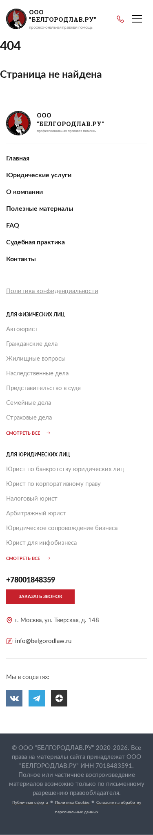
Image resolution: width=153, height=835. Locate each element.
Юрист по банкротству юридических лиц (65, 469)
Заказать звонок (40, 596)
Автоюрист (22, 329)
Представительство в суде (43, 388)
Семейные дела (28, 403)
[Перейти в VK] (14, 698)
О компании (24, 192)
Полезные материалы (39, 208)
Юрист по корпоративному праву (53, 484)
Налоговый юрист (32, 499)
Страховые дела (29, 418)
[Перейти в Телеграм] (37, 698)
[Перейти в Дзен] (59, 698)
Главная (17, 158)
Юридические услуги (38, 175)
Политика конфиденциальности (52, 291)
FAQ (12, 225)
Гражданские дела (32, 344)
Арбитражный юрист (36, 513)
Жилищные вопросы (36, 359)
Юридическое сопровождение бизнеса (62, 528)
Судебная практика (35, 242)
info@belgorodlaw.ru (43, 641)
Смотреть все (23, 433)
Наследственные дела (37, 373)
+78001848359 (120, 19)
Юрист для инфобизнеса (41, 543)
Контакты (21, 259)
